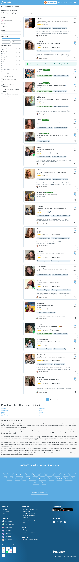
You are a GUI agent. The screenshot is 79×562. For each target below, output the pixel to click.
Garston (41, 414)
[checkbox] (2, 76)
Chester (3, 412)
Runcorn (41, 410)
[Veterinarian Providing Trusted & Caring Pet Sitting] (51, 256)
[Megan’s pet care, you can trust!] (51, 311)
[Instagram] (61, 521)
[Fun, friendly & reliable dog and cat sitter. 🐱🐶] (51, 329)
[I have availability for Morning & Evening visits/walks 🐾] (51, 87)
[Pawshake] (6, 2)
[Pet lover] (51, 237)
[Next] (57, 399)
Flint (40, 416)
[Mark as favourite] (75, 35)
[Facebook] (54, 521)
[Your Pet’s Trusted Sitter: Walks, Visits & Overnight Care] (51, 214)
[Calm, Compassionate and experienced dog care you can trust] (51, 123)
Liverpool (3, 408)
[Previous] (43, 399)
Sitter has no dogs (8, 76)
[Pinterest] (65, 521)
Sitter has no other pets (9, 79)
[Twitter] (57, 521)
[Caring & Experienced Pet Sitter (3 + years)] (51, 344)
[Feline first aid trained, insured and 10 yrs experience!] (51, 363)
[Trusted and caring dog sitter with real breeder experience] (51, 27)
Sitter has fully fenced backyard (9, 85)
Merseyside (42, 408)
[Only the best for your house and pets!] (51, 196)
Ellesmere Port (5, 416)
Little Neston (4, 410)
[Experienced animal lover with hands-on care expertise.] (51, 178)
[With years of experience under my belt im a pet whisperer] (51, 270)
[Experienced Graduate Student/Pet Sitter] (51, 385)
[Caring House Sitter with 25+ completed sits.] (51, 49)
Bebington (4, 414)
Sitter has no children (9, 82)
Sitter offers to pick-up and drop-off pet (10, 95)
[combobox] (11, 20)
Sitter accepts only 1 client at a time (11, 90)
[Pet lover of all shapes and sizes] (51, 155)
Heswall (41, 412)
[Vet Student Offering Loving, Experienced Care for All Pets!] (51, 137)
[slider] (1, 38)
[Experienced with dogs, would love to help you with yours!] (51, 105)
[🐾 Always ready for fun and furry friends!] (51, 288)
